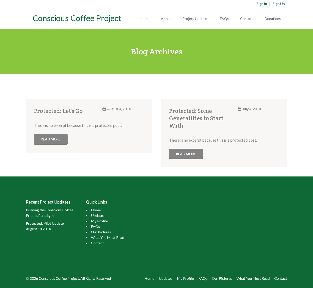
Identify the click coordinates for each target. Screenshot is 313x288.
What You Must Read (107, 237)
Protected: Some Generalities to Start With (196, 118)
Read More (51, 139)
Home (144, 18)
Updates (97, 215)
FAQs (224, 18)
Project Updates (195, 18)
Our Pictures (101, 232)
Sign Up (279, 3)
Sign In (262, 3)
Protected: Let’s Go (58, 111)
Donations (272, 18)
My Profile (99, 221)
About (166, 18)
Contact (246, 18)
